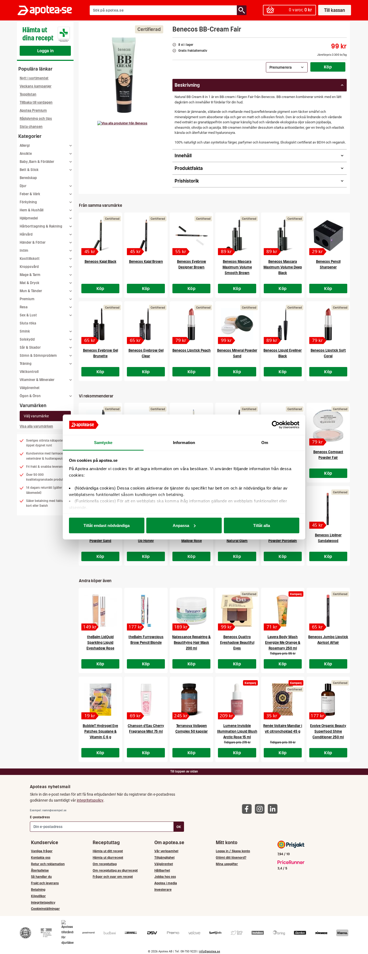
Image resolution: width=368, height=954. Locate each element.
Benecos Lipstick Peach (191, 350)
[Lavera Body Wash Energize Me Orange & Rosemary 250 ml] (282, 610)
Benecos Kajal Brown (146, 261)
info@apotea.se (209, 951)
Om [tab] (264, 442)
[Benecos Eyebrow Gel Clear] (146, 324)
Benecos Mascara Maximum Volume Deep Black (282, 267)
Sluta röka (28, 323)
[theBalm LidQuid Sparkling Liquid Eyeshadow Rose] (100, 610)
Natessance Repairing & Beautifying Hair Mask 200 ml (191, 643)
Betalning (38, 889)
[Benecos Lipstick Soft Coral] (328, 324)
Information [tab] (184, 442)
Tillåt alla (261, 525)
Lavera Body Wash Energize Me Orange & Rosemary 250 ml (282, 643)
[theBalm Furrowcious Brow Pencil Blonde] (146, 610)
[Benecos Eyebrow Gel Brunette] (100, 324)
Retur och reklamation (48, 864)
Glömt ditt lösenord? (231, 857)
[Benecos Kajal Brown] (146, 235)
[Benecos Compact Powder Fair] (328, 426)
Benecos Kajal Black (100, 261)
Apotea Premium (33, 110)
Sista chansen (31, 126)
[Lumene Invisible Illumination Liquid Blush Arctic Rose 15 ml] (237, 699)
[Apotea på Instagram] (261, 808)
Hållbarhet (162, 870)
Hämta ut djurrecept (108, 857)
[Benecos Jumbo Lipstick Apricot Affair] (328, 610)
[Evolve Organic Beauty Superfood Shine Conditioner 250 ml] (328, 699)
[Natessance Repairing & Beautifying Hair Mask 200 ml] (191, 610)
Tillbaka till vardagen (36, 102)
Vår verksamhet (166, 851)
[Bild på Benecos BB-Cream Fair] (124, 75)
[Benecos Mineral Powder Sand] (237, 324)
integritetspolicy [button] (90, 800)
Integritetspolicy (43, 902)
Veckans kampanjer (35, 86)
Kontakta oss (40, 857)
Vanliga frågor (42, 851)
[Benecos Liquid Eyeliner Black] (282, 324)
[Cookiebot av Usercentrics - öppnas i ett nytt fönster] (275, 425)
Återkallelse (40, 870)
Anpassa (181, 525)
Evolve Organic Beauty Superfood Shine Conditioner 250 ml (328, 731)
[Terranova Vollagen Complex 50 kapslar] (191, 699)
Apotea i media (165, 883)
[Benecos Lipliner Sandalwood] (328, 509)
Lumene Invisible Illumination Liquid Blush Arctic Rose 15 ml (237, 731)
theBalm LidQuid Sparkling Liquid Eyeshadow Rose (100, 643)
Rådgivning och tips (36, 118)
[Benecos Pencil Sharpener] (328, 235)
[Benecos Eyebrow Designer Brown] (191, 235)
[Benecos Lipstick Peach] (191, 324)
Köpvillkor (38, 896)
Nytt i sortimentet (34, 78)
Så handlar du (41, 877)
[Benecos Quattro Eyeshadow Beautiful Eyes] (237, 610)
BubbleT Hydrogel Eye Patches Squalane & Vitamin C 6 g (100, 731)
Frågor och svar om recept (113, 877)
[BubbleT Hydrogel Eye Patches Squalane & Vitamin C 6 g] (100, 699)
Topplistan (28, 94)
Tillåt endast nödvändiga (107, 525)
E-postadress (40, 817)
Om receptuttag (105, 864)
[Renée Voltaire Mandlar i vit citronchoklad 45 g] (282, 699)
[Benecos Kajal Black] (100, 235)
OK (178, 827)
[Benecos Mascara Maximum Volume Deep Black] (282, 235)
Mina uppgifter (227, 864)
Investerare (163, 889)
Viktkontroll (29, 371)
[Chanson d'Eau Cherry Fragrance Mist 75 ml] (146, 699)
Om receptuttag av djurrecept (115, 870)
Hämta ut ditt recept (108, 851)
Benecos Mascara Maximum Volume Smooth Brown (237, 267)
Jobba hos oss (165, 877)
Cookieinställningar (45, 909)
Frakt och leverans (45, 883)
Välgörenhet (30, 388)
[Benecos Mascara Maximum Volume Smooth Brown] (237, 235)
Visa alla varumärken (36, 426)
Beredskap (28, 178)
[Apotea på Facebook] (248, 808)
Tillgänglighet (164, 857)
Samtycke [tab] (103, 442)
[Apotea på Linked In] (274, 808)
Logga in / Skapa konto (233, 851)
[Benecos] (122, 123)
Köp (328, 66)
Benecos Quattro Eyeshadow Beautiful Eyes (237, 643)
